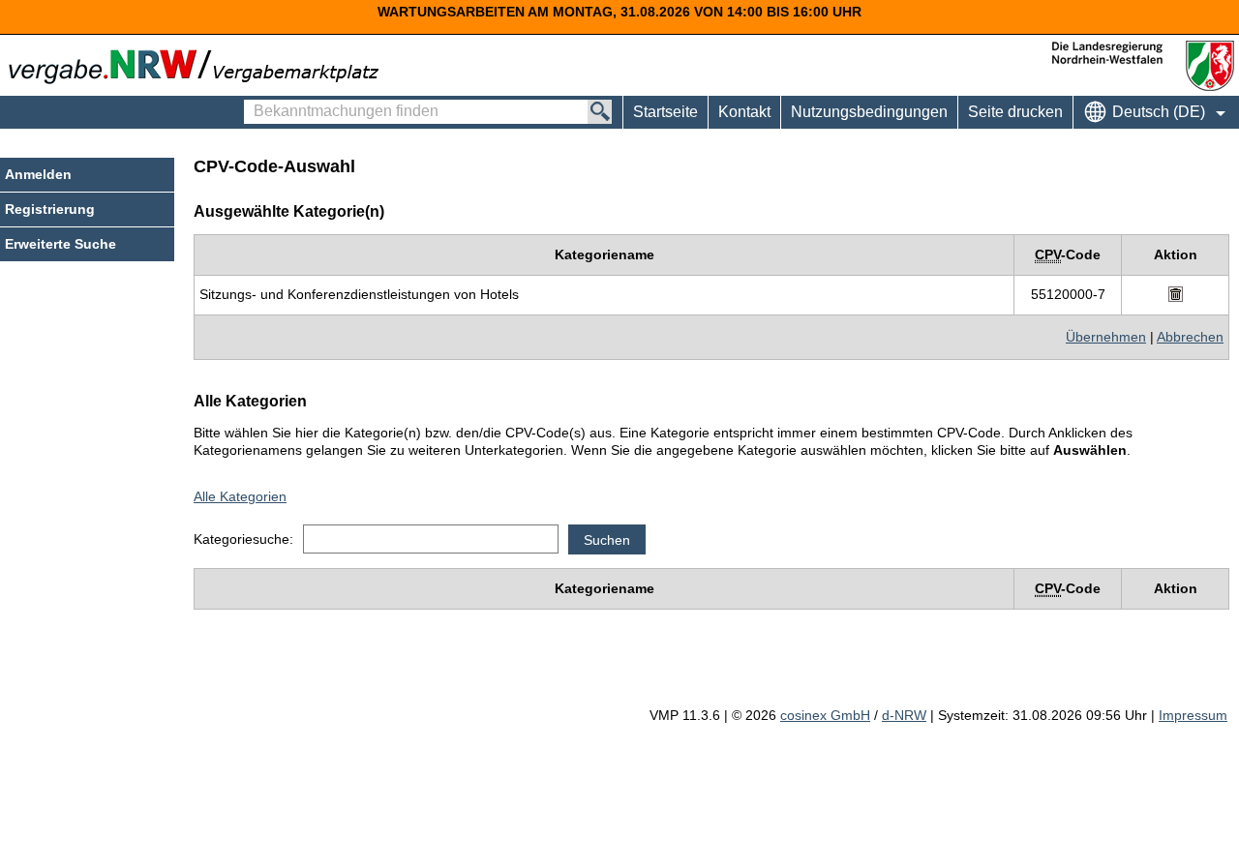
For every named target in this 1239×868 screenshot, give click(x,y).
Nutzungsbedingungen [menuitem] (869, 112)
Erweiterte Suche (60, 244)
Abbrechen (1190, 336)
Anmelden (38, 174)
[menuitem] (744, 112)
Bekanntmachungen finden (254, 102)
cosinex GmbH (825, 715)
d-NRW (904, 715)
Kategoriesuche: (243, 539)
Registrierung (50, 209)
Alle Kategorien (240, 496)
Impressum (1193, 715)
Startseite (665, 112)
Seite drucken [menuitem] (1015, 112)
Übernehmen (1106, 336)
